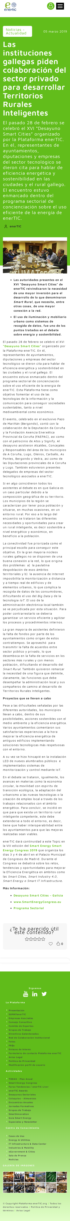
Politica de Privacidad (22, 1061)
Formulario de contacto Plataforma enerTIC (35, 1053)
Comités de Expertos (21, 1026)
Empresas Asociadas (21, 1018)
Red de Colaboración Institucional (29, 1037)
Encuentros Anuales (21, 1102)
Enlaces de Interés (20, 1049)
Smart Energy (41, 845)
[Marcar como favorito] (50, 943)
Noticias (13, 1159)
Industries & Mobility (21, 1147)
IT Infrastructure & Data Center (27, 1143)
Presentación (16, 1010)
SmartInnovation (19, 1114)
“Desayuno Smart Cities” (22, 346)
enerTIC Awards (18, 1090)
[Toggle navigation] (60, 6)
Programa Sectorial (29, 908)
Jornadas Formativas (21, 1106)
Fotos (12, 1041)
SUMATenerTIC (17, 1014)
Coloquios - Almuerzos (22, 1098)
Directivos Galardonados (24, 1033)
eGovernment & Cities (22, 1151)
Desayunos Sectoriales (22, 1094)
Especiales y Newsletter (23, 1121)
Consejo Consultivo (20, 1022)
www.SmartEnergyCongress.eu (37, 901)
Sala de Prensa (17, 1155)
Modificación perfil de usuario (27, 1065)
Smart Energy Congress (23, 1083)
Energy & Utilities (19, 1140)
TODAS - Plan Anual (21, 1079)
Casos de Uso (16, 1136)
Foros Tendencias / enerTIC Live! (29, 1086)
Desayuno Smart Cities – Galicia (38, 895)
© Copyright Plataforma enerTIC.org (25, 1203)
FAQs (12, 1045)
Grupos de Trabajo (20, 1030)
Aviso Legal (16, 1057)
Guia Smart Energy (20, 1118)
